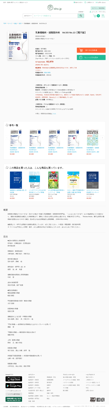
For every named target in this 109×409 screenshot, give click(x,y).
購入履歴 (65, 390)
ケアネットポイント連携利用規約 (61, 406)
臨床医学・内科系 (33, 380)
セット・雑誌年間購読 (53, 396)
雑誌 (15, 23)
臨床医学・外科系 (33, 382)
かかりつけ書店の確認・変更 (71, 385)
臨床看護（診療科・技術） (36, 396)
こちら (54, 113)
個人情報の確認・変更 (69, 377)
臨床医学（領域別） (34, 385)
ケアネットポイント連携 (93, 385)
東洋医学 (49, 382)
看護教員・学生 (51, 377)
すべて (10, 23)
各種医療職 (50, 380)
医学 (20, 23)
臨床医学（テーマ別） (34, 388)
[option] (19, 142)
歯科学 (49, 390)
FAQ (87, 388)
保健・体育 (50, 393)
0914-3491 (47, 72)
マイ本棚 (65, 388)
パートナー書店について (93, 382)
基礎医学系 (31, 377)
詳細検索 (80, 11)
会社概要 (5, 406)
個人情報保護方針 (14, 406)
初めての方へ (79, 2)
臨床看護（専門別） (34, 398)
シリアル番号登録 (14, 394)
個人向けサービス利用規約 (28, 406)
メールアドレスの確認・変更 (71, 380)
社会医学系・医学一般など (36, 390)
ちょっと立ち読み (91, 57)
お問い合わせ (102, 2)
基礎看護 (31, 393)
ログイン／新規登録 (98, 8)
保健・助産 (31, 401)
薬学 (48, 388)
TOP (4, 23)
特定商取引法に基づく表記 (44, 406)
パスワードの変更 (68, 382)
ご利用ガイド (90, 2)
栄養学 (49, 385)
